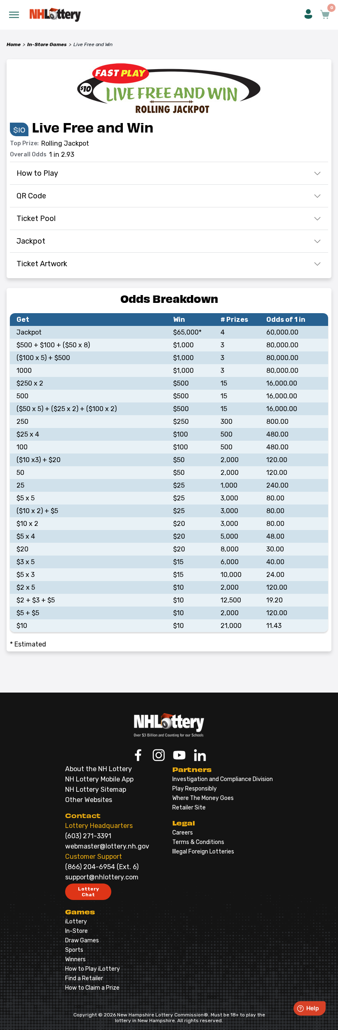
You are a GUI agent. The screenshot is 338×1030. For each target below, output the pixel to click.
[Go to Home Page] (169, 725)
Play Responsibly (194, 788)
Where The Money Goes (203, 798)
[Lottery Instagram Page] (158, 756)
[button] (308, 14)
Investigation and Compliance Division (222, 779)
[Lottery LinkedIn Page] (200, 756)
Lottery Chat (88, 891)
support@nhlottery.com (101, 877)
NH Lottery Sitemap (95, 789)
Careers (182, 832)
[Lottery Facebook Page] (138, 756)
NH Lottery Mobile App (99, 779)
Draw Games (82, 940)
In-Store (76, 931)
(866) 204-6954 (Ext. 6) (101, 867)
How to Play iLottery (92, 968)
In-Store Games (47, 44)
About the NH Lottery (98, 769)
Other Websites (88, 800)
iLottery (76, 921)
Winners (75, 959)
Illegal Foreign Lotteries (203, 851)
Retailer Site (189, 807)
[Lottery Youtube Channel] (179, 756)
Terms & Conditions (198, 842)
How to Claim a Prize (92, 987)
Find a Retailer (84, 978)
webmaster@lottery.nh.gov (107, 846)
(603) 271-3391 (88, 836)
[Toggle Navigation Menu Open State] (14, 14)
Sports (74, 949)
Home (14, 44)
